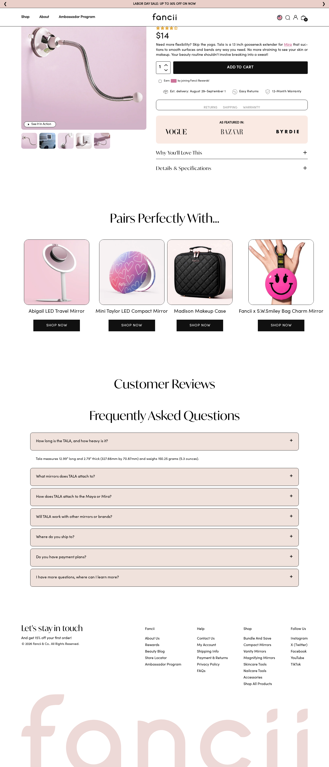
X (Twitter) (299, 645)
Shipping (230, 107)
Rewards (152, 645)
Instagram (299, 638)
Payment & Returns (212, 658)
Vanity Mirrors (255, 651)
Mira (288, 45)
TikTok (296, 664)
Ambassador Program (77, 17)
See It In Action (41, 124)
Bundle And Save (257, 638)
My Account (206, 645)
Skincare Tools (255, 664)
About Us (152, 638)
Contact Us (206, 638)
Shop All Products (258, 684)
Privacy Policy (208, 664)
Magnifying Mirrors (259, 658)
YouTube (297, 658)
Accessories (253, 677)
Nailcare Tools (255, 671)
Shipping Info (208, 651)
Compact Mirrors (257, 645)
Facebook (299, 651)
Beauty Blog (155, 651)
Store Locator (156, 658)
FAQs (201, 671)
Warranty (251, 107)
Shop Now (56, 325)
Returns (210, 107)
